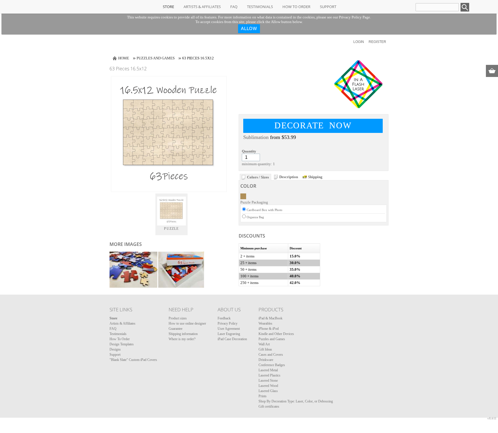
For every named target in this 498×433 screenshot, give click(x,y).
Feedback (224, 318)
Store (168, 6)
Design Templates (122, 344)
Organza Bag (255, 217)
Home (123, 58)
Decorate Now (313, 125)
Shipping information (183, 334)
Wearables (265, 323)
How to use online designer (187, 323)
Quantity (249, 151)
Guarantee (175, 329)
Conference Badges (272, 365)
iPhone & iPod (269, 329)
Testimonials (260, 6)
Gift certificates (269, 406)
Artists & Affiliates (202, 6)
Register (377, 42)
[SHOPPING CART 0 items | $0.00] (492, 71)
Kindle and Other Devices (276, 334)
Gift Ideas (265, 349)
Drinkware (266, 360)
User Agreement (229, 329)
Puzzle (171, 229)
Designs (115, 349)
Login (358, 42)
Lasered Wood (268, 386)
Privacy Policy (227, 323)
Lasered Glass (268, 391)
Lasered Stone (268, 381)
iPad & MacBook (270, 318)
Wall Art (264, 344)
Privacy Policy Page (354, 17)
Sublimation (256, 137)
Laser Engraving (229, 334)
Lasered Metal (268, 370)
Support (328, 6)
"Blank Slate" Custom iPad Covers (133, 360)
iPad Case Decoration (232, 339)
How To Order (296, 6)
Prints (263, 396)
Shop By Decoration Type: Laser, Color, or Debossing (296, 401)
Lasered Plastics (269, 375)
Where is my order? (182, 339)
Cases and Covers (271, 355)
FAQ (233, 6)
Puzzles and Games (156, 58)
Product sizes (178, 318)
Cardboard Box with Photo (264, 210)
